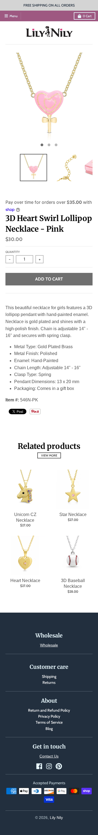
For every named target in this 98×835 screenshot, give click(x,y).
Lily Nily (56, 817)
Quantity (12, 252)
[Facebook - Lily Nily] (39, 766)
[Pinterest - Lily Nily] (59, 766)
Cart (87, 16)
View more (49, 455)
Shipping (49, 676)
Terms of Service (49, 722)
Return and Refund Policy (49, 710)
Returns (49, 682)
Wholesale (49, 645)
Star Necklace (73, 514)
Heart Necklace (25, 580)
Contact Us (49, 756)
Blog (49, 728)
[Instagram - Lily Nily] (49, 766)
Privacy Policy (49, 716)
